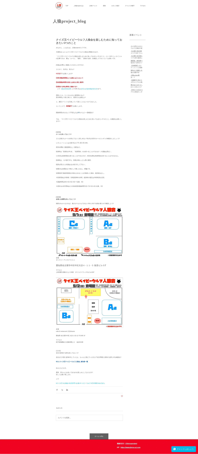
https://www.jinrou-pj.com (130, 447)
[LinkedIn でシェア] (67, 390)
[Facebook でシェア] (57, 390)
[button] (94, 5)
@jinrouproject (131, 443)
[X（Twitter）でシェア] (62, 390)
